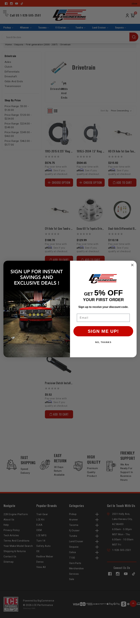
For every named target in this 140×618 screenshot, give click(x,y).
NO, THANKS (103, 342)
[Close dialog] (132, 265)
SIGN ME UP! (103, 331)
